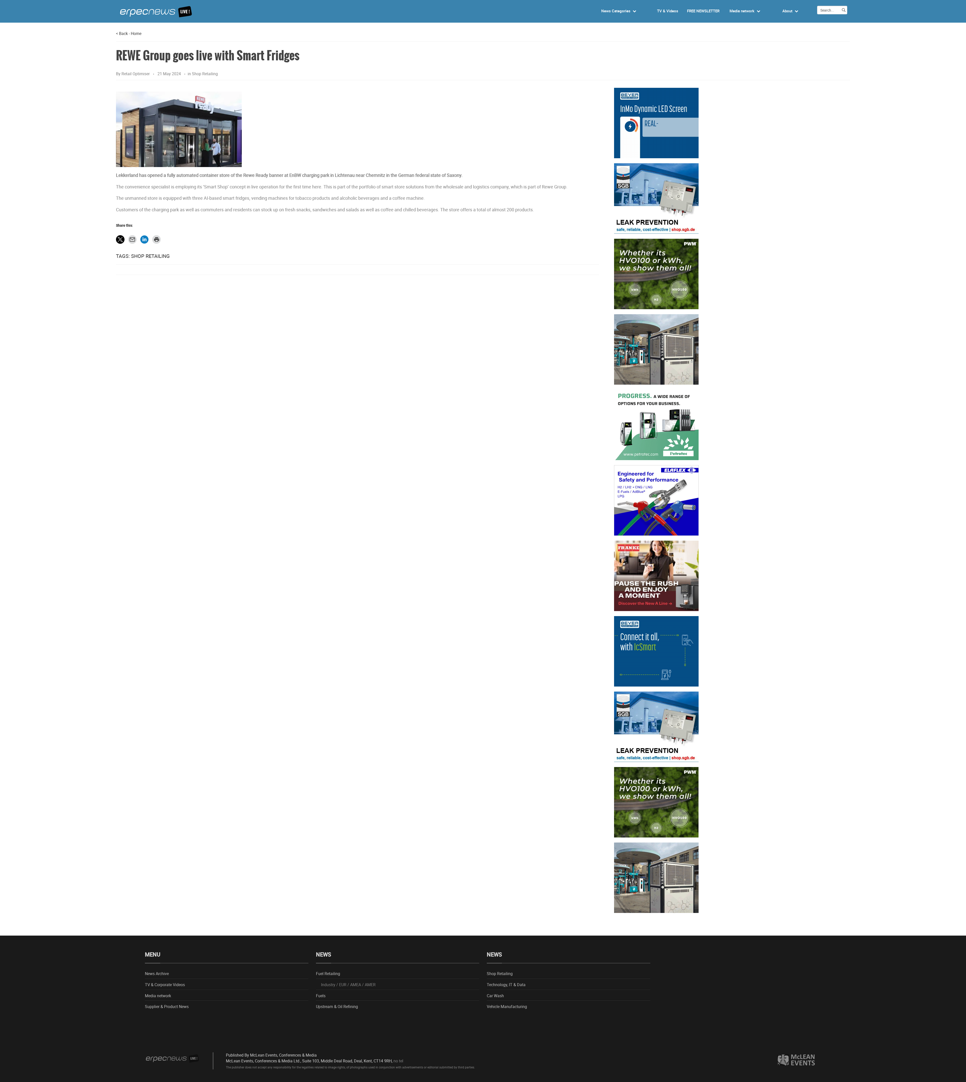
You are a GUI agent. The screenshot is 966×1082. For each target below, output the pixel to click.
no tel (398, 1061)
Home (136, 33)
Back (122, 33)
